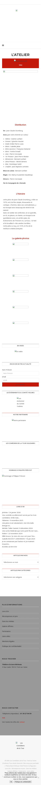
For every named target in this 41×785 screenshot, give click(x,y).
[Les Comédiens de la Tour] (20, 21)
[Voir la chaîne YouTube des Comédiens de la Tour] (20, 353)
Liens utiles (6, 636)
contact (22, 722)
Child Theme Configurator (28, 766)
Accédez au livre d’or (9, 547)
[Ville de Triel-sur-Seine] (20, 427)
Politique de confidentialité (11, 646)
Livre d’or (5, 611)
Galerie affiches (7, 626)
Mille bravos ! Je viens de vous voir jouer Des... (18, 536)
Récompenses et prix (10, 616)
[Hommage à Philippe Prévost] (20, 487)
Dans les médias (8, 621)
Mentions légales (8, 641)
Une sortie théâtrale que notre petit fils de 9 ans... (20, 531)
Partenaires (6, 631)
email (4, 377)
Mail (3, 718)
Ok (11, 782)
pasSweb (36, 763)
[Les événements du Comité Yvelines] (20, 402)
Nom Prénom (7, 370)
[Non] (38, 777)
